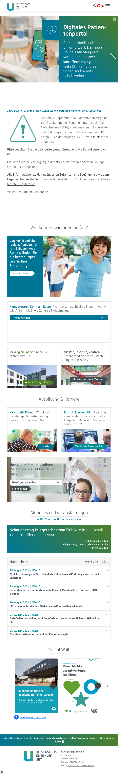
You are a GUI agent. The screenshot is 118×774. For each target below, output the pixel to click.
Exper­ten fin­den (21, 273)
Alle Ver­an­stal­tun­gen (68, 519)
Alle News (45, 519)
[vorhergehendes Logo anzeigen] (4, 59)
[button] (95, 5)
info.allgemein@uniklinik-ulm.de (80, 765)
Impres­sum (39, 738)
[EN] (102, 5)
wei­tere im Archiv (95, 561)
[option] (59, 49)
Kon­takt (93, 738)
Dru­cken (58, 741)
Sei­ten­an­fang (105, 738)
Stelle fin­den (19, 488)
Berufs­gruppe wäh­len (24, 482)
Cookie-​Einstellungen (78, 738)
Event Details (99, 548)
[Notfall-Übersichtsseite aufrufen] (98, 5)
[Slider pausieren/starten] (115, 19)
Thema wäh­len (21, 317)
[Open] (2, 772)
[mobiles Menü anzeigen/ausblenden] (108, 5)
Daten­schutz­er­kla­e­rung (56, 738)
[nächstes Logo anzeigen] (113, 59)
